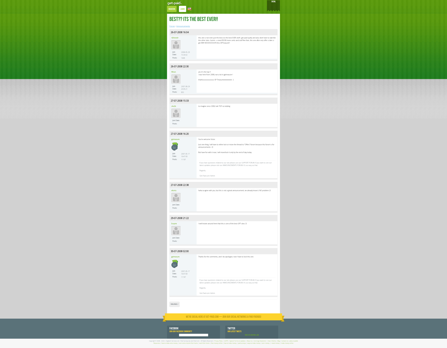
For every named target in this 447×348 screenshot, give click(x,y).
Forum (172, 26)
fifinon (173, 72)
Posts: (175, 58)
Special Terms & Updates (237, 341)
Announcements (183, 26)
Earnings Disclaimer (260, 341)
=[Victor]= (174, 38)
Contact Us (284, 341)
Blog (278, 341)
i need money (275, 343)
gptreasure (175, 139)
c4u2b (173, 106)
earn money (265, 343)
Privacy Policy (218, 341)
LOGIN (182, 9)
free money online (216, 343)
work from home (204, 343)
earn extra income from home (188, 343)
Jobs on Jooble (294, 341)
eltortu (173, 190)
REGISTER (172, 9)
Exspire (174, 223)
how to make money (230, 343)
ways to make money (253, 343)
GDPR (226, 341)
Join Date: (174, 53)
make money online (287, 343)
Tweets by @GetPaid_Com (252, 335)
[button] (189, 9)
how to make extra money (169, 343)
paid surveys (242, 343)
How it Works (272, 341)
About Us (249, 341)
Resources (157, 343)
